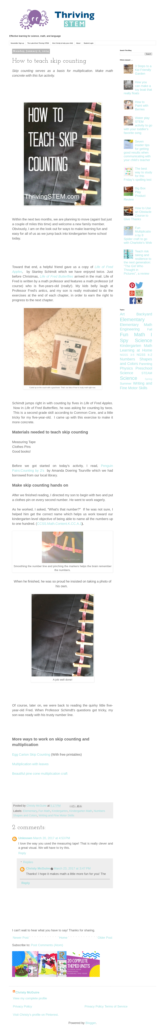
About (78, 43)
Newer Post (21, 937)
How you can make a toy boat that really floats (138, 87)
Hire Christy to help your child (62, 43)
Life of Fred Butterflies (56, 276)
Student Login (88, 43)
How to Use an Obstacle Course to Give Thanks (137, 213)
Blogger (90, 1023)
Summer (125, 383)
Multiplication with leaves (30, 764)
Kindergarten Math (80, 811)
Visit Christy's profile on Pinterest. (36, 1014)
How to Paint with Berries (141, 105)
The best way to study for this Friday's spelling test (138, 174)
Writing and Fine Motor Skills (56, 815)
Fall (149, 329)
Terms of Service (116, 1006)
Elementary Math (136, 325)
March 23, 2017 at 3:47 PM (72, 868)
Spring (148, 379)
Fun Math (44, 811)
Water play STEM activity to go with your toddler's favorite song (138, 125)
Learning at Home (136, 350)
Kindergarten (60, 811)
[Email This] (71, 806)
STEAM (146, 373)
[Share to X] (76, 806)
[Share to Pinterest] (80, 806)
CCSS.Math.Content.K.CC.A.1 (59, 524)
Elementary (30, 811)
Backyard (144, 314)
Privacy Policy (22, 1006)
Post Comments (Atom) (47, 945)
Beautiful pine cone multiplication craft (39, 773)
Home (63, 937)
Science (128, 378)
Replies (28, 862)
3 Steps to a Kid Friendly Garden (143, 69)
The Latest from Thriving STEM (38, 43)
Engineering (130, 329)
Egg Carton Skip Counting (31, 754)
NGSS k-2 (144, 354)
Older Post (105, 937)
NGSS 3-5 (127, 354)
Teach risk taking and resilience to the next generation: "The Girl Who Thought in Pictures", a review (137, 262)
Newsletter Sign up (17, 43)
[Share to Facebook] (78, 806)
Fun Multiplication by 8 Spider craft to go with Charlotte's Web (138, 235)
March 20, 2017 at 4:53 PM (51, 838)
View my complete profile (30, 998)
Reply (22, 853)
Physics (126, 368)
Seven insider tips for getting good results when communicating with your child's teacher (137, 151)
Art (122, 314)
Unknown (25, 838)
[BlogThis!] (73, 806)
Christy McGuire (38, 868)
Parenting (145, 364)
